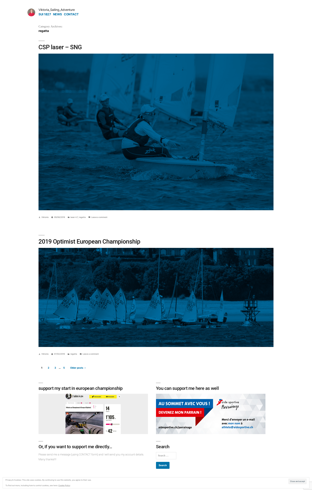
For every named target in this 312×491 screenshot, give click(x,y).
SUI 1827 (45, 14)
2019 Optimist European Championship (89, 241)
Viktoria (45, 217)
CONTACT (71, 14)
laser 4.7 (74, 217)
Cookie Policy (64, 485)
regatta (82, 217)
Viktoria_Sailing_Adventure (57, 10)
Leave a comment (99, 217)
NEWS (57, 14)
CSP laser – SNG (60, 47)
